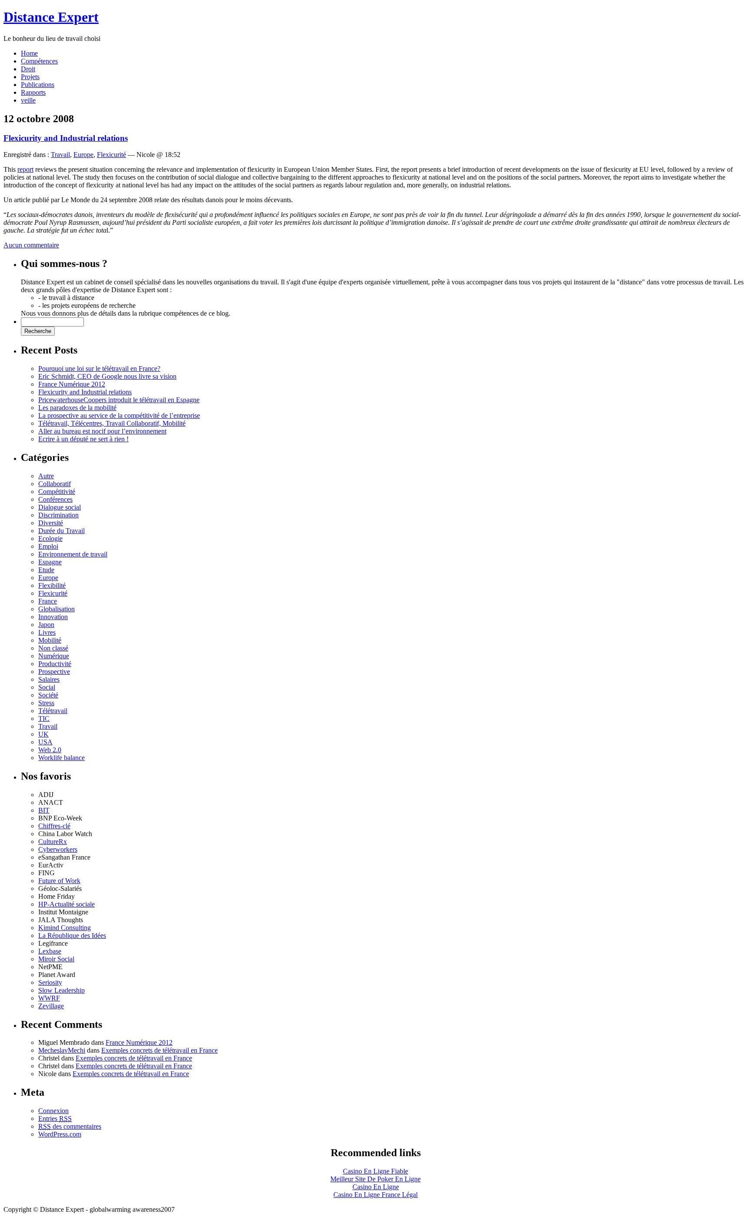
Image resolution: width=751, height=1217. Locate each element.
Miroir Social (56, 959)
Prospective (54, 671)
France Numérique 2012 (71, 384)
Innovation (53, 616)
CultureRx (52, 841)
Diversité (50, 523)
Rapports (33, 92)
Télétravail (52, 710)
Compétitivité (56, 491)
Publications (37, 84)
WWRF (49, 998)
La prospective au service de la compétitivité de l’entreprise (119, 415)
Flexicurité (111, 154)
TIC (44, 718)
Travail (60, 154)
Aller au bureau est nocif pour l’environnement (102, 431)
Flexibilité (52, 585)
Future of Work (59, 880)
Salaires (49, 679)
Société (48, 695)
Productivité (54, 663)
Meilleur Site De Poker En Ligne (375, 1179)
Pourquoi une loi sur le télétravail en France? (99, 368)
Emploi (48, 546)
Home (29, 53)
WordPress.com (59, 1134)
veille (28, 100)
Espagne (50, 562)
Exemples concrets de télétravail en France (159, 1050)
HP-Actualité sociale (66, 904)
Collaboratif (54, 483)
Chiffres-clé (54, 826)
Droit (28, 69)
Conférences (55, 499)
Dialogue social (59, 507)
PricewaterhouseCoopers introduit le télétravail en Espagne (118, 399)
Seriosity (50, 982)
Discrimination (58, 515)
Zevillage (51, 1006)
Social (46, 687)
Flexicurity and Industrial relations (65, 138)
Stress (46, 703)
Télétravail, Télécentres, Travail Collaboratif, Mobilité (112, 423)
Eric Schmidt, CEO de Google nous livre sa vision (107, 376)
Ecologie (50, 538)
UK (43, 734)
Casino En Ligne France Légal (375, 1194)
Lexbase (49, 951)
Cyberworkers (57, 849)
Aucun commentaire (31, 245)
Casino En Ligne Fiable (375, 1171)
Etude (46, 569)
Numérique (53, 656)
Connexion (53, 1110)
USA (45, 742)
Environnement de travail (72, 554)
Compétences (39, 61)
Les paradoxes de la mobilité (77, 407)
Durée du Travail (61, 530)
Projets (30, 76)
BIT (44, 810)
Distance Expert (51, 17)
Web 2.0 (49, 750)
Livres (47, 632)
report (25, 169)
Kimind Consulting (64, 927)
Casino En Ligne (375, 1186)
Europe (83, 154)
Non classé (53, 648)
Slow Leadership (61, 990)
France (47, 601)
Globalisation (56, 609)
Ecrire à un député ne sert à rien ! (83, 439)
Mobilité (49, 640)
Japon (46, 624)
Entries (55, 1118)
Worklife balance (61, 757)
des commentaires (69, 1126)
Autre (46, 476)
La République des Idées (72, 935)
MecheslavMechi (61, 1050)
